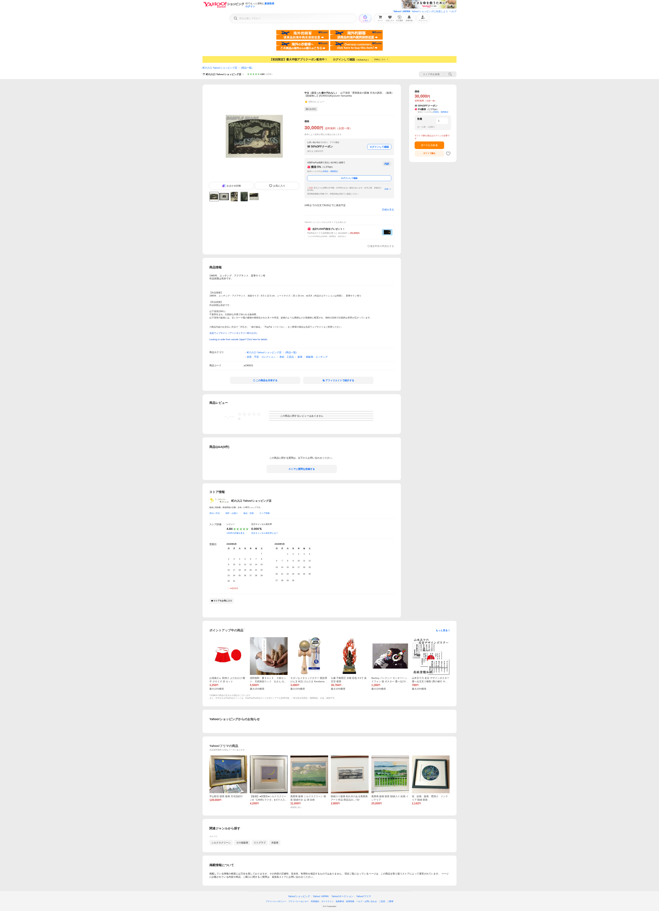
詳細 (386, 189)
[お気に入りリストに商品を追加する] (448, 153)
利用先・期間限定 (330, 171)
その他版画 (242, 842)
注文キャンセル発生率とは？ (264, 533)
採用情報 (350, 901)
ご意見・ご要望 (386, 901)
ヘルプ (452, 11)
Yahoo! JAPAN (401, 11)
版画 (300, 356)
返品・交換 (248, 513)
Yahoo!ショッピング (299, 896)
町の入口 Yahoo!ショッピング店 (220, 67)
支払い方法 (214, 513)
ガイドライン (327, 901)
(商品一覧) (246, 67)
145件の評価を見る (236, 533)
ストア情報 (264, 513)
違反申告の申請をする (382, 246)
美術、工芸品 (286, 356)
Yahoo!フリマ (363, 896)
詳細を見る (388, 209)
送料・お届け (231, 513)
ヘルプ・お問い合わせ (366, 901)
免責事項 (340, 901)
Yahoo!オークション (342, 896)
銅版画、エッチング (317, 356)
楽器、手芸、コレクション (261, 356)
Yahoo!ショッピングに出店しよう (430, 11)
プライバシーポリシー (276, 901)
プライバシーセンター (298, 901)
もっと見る (442, 630)
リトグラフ (260, 842)
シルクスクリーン (221, 842)
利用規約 (315, 901)
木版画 (274, 842)
